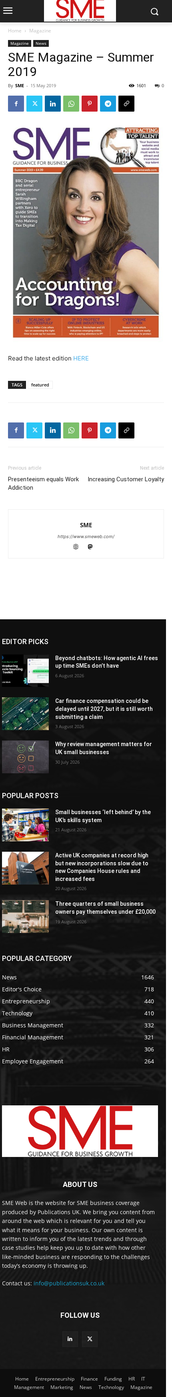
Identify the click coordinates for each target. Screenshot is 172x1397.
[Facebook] (16, 104)
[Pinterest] (90, 104)
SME (19, 85)
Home (15, 30)
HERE (81, 358)
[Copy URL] (126, 104)
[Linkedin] (53, 104)
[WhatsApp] (71, 104)
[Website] (79, 547)
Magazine (40, 30)
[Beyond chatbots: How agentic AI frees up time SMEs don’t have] (25, 670)
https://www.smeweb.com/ (86, 536)
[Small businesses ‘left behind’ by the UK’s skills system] (25, 825)
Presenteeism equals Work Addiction (43, 483)
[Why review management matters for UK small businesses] (25, 757)
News (41, 43)
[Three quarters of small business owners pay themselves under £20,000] (25, 916)
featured (40, 385)
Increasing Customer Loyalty (126, 479)
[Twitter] (34, 104)
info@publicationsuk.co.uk (69, 1283)
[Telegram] (108, 104)
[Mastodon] (93, 547)
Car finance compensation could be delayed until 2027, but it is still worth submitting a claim (104, 709)
